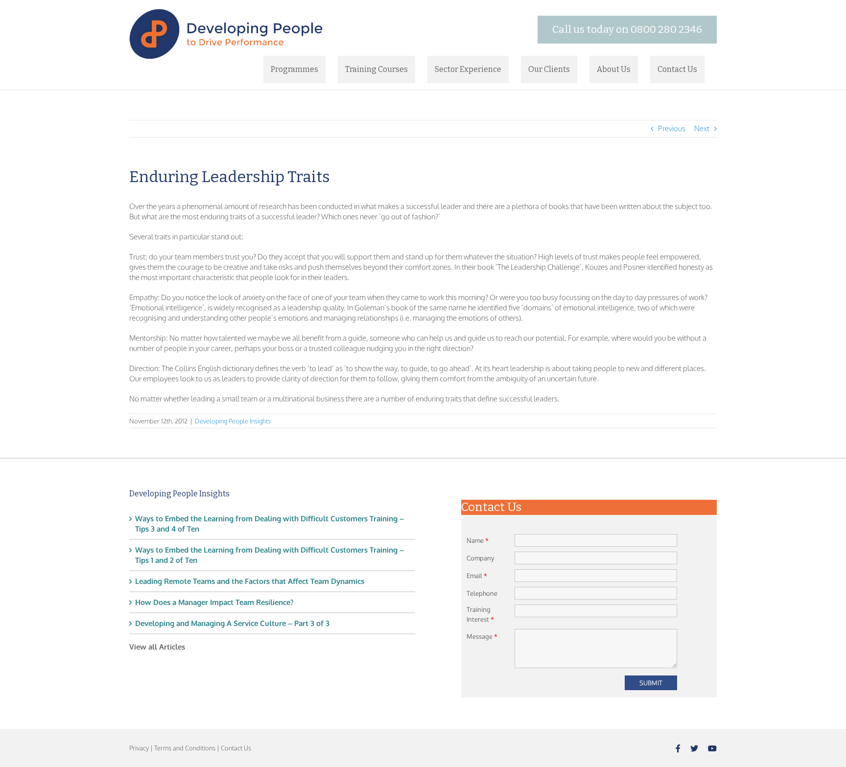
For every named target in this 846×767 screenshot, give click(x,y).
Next (701, 128)
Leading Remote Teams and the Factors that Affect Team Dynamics (249, 581)
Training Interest (480, 614)
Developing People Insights (233, 421)
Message (482, 636)
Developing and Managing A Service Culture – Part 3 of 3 (232, 623)
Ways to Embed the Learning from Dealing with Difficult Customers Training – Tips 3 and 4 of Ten (269, 524)
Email (477, 576)
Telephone (482, 593)
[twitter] (694, 748)
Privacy (139, 748)
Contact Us (236, 748)
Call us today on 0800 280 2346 (627, 29)
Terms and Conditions (184, 748)
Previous (671, 128)
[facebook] (678, 748)
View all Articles (157, 646)
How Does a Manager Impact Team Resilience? (214, 602)
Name (478, 540)
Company (480, 558)
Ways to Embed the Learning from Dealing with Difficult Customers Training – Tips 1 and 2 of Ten (269, 555)
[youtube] (712, 748)
